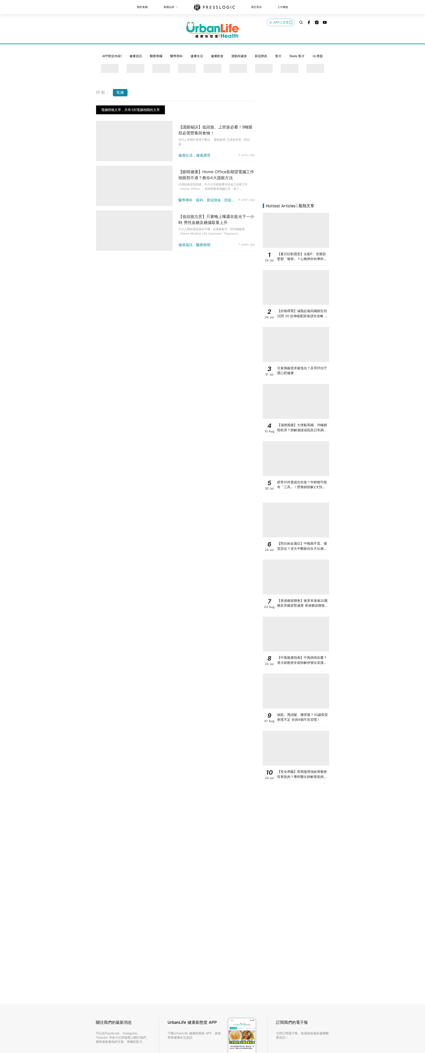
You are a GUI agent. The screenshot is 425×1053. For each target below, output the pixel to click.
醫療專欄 (156, 56)
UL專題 (318, 56)
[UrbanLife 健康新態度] (212, 30)
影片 (278, 56)
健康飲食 (217, 56)
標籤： (103, 92)
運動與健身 (239, 56)
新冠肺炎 (261, 56)
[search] (301, 22)
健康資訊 (135, 56)
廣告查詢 (256, 7)
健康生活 (197, 56)
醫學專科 (176, 56)
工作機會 (283, 7)
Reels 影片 (297, 56)
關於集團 (142, 7)
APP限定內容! (112, 56)
